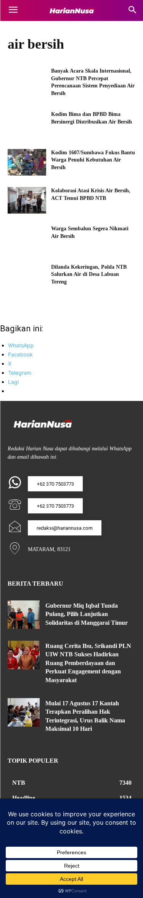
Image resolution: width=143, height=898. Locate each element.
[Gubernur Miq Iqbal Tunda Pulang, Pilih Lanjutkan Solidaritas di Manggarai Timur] (24, 614)
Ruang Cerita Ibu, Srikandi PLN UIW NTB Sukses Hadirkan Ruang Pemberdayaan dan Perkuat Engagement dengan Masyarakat (88, 663)
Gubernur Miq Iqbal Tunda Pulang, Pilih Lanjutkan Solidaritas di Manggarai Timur (86, 614)
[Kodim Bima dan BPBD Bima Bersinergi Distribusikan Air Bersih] (27, 124)
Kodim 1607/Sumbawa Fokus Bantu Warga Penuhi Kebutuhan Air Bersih (93, 160)
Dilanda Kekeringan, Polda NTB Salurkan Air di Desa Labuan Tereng (89, 274)
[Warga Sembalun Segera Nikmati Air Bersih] (27, 238)
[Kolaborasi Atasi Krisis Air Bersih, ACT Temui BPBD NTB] (27, 200)
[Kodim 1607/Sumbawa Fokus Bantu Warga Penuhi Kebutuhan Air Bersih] (27, 162)
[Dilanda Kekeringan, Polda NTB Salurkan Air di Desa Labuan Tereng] (27, 276)
